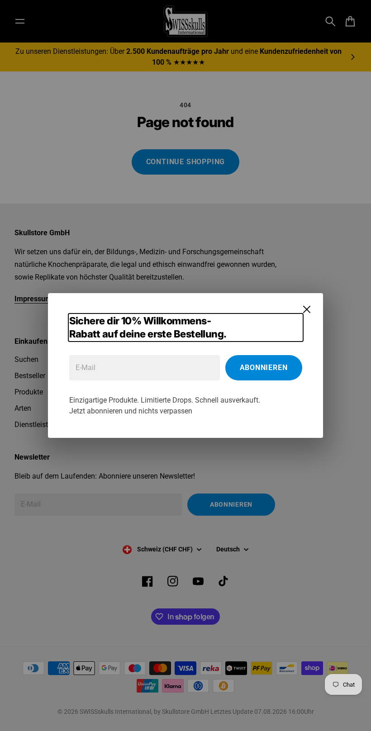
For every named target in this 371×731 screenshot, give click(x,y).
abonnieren (264, 367)
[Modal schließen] (307, 309)
